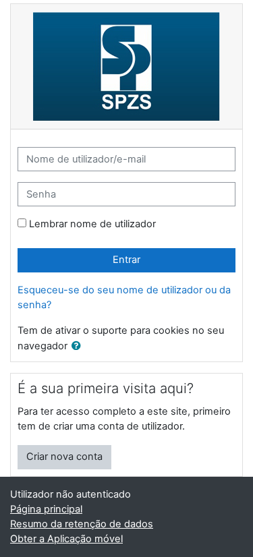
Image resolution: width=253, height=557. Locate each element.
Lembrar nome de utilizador (92, 224)
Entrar (126, 260)
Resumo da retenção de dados (81, 524)
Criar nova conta (64, 456)
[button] (79, 347)
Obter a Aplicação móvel (66, 539)
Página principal (46, 509)
